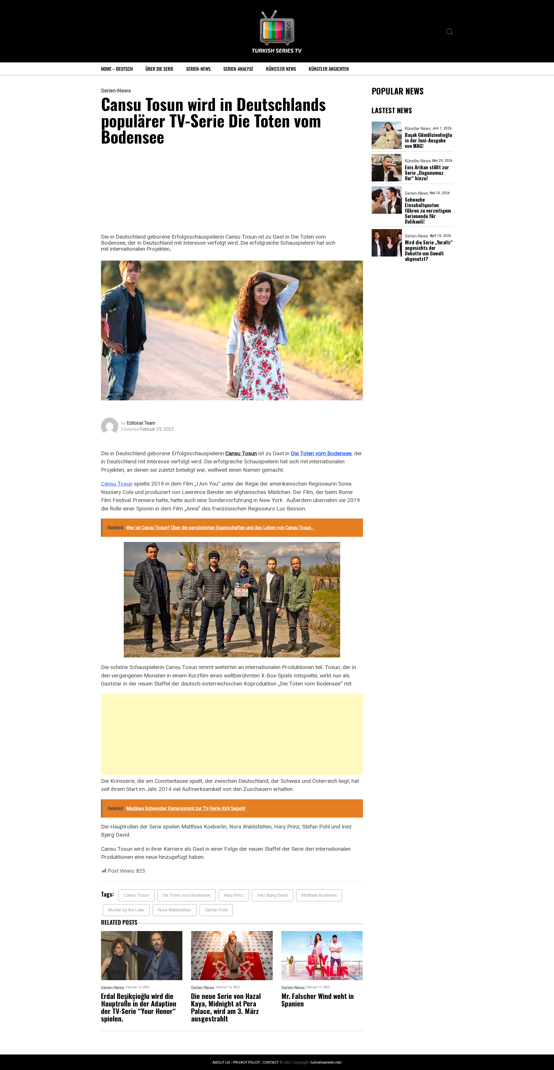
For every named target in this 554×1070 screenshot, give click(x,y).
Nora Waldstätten (174, 910)
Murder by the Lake (126, 910)
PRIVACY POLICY (246, 1062)
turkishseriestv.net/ (326, 1062)
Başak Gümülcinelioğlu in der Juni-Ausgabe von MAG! (428, 140)
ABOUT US (221, 1062)
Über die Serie (159, 68)
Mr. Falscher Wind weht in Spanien (317, 999)
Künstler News (281, 68)
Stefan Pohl (216, 910)
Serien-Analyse (238, 68)
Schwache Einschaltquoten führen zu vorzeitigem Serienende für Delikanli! (428, 210)
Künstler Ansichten (329, 68)
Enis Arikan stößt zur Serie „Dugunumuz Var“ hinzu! (427, 172)
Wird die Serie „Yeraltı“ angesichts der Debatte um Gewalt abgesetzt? (429, 250)
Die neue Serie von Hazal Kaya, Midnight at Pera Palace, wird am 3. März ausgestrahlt (226, 1007)
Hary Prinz (234, 895)
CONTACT (271, 1062)
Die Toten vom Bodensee (321, 453)
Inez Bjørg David (272, 895)
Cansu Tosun (116, 483)
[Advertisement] (232, 191)
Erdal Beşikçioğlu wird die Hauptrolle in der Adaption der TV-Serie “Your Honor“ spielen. (138, 1007)
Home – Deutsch (117, 68)
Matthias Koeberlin (319, 895)
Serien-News (198, 68)
